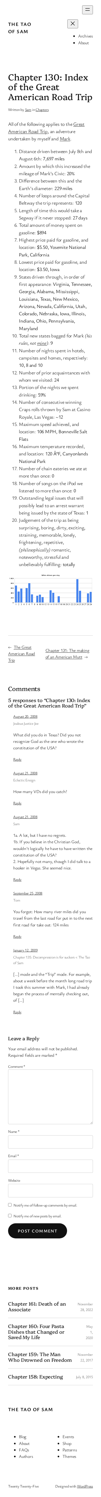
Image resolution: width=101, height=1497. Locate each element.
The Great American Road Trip (21, 653)
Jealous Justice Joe (26, 723)
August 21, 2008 (25, 772)
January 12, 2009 (25, 950)
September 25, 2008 (27, 893)
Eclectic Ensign (24, 780)
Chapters (42, 109)
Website (14, 1180)
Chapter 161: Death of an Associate (37, 1306)
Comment (16, 1066)
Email (13, 1155)
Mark (65, 138)
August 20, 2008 (25, 716)
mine (41, 343)
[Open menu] (87, 9)
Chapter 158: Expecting (35, 1376)
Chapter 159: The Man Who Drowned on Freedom (40, 1357)
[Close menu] (72, 23)
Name (14, 1131)
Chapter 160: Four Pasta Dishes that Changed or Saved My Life (36, 1331)
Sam (28, 109)
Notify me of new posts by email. (37, 1215)
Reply (17, 759)
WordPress (85, 1486)
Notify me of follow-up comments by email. (45, 1205)
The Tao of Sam (30, 1409)
